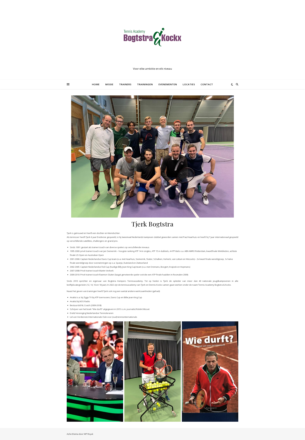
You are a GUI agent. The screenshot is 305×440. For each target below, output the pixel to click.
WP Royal (88, 434)
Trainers (125, 84)
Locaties (189, 84)
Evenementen (168, 84)
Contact (207, 84)
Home (96, 84)
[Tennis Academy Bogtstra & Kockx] (152, 37)
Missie (109, 84)
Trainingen (145, 84)
